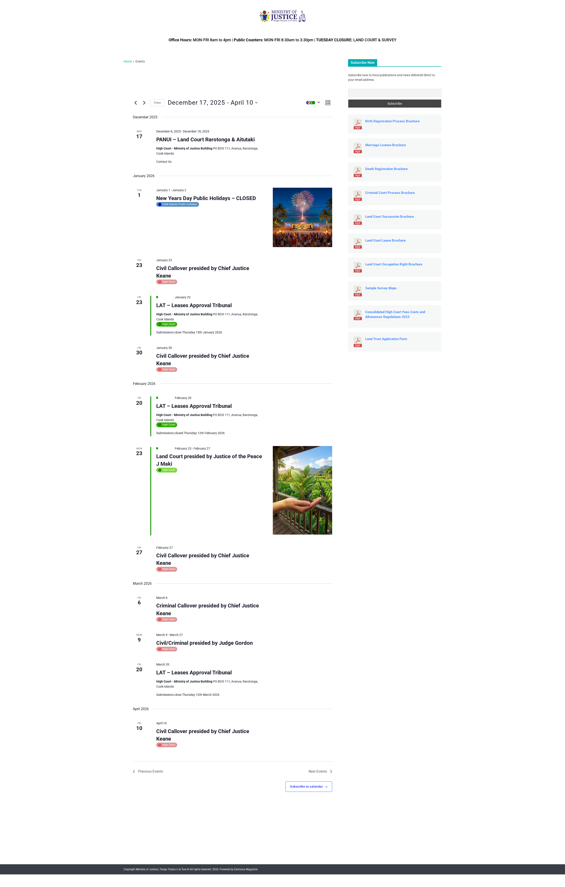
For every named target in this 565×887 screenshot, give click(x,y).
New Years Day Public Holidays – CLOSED (206, 198)
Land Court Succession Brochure (389, 217)
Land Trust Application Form (386, 339)
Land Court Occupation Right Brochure (393, 264)
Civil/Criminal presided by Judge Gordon (204, 643)
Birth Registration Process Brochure (392, 121)
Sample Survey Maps (381, 288)
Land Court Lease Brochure (385, 240)
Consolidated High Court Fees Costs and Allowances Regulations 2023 (395, 314)
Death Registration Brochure (386, 169)
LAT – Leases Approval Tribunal (194, 305)
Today (157, 102)
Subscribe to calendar (306, 786)
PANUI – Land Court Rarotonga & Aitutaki (205, 139)
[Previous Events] (135, 102)
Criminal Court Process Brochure (390, 193)
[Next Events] (144, 102)
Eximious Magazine (246, 869)
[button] (312, 102)
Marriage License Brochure (385, 145)
